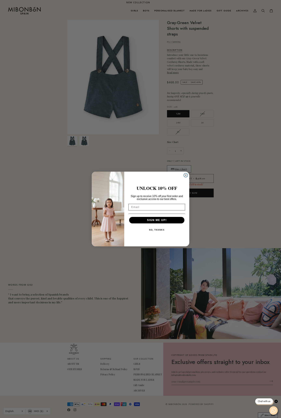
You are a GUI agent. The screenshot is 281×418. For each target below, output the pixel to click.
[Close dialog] (186, 175)
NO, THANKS (157, 230)
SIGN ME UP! (157, 220)
